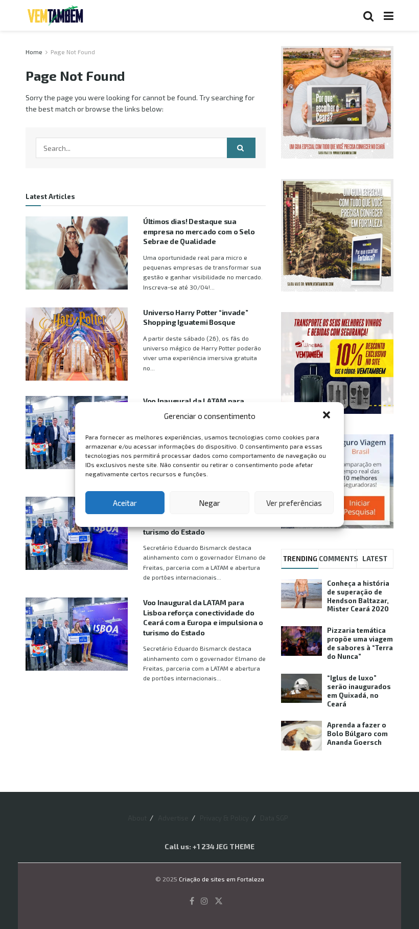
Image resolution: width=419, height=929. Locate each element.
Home (34, 51)
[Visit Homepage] (55, 15)
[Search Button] (368, 15)
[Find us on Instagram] (204, 901)
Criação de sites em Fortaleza (221, 878)
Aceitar (125, 502)
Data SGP (274, 818)
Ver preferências (294, 502)
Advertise (173, 818)
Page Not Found (73, 51)
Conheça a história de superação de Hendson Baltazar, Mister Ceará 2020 (358, 596)
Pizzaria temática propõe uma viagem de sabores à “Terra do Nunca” (360, 643)
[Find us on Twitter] (219, 901)
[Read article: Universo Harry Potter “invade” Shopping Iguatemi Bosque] (77, 344)
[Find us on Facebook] (192, 901)
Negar (209, 502)
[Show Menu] (388, 15)
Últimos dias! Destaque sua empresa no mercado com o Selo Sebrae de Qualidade (199, 231)
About (137, 818)
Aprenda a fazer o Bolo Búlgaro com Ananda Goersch (357, 733)
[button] (327, 416)
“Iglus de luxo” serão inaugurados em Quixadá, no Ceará (359, 691)
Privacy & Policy (224, 818)
